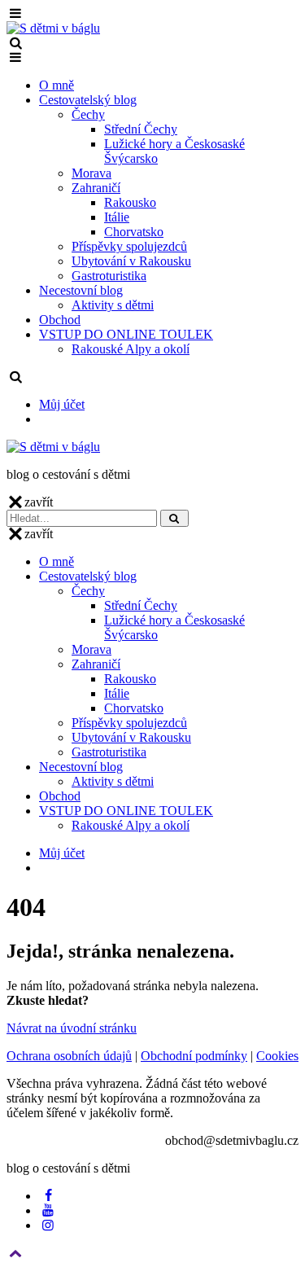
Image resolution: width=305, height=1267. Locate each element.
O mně (56, 85)
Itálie (116, 217)
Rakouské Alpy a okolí (131, 349)
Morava (91, 173)
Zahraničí (96, 188)
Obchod (60, 320)
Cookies (277, 1056)
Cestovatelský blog (88, 100)
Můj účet (62, 404)
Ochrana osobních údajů (69, 1056)
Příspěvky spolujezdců (129, 246)
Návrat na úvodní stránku (72, 1028)
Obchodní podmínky (194, 1056)
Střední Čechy (140, 129)
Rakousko (130, 202)
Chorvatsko (133, 232)
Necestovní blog (81, 290)
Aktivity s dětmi (113, 305)
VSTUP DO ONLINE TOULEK (126, 334)
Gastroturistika (109, 276)
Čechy (88, 114)
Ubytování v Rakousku (131, 261)
